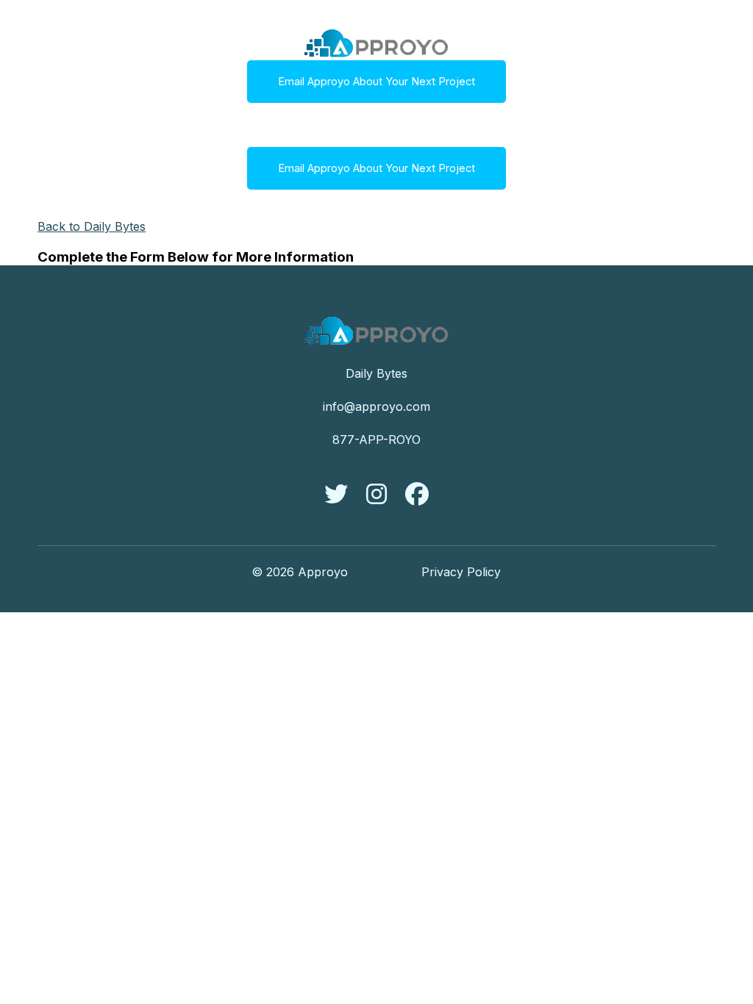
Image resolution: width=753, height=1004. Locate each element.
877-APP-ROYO (376, 439)
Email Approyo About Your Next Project (376, 81)
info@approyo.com (376, 406)
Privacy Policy (461, 571)
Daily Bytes (376, 373)
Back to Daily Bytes (92, 226)
